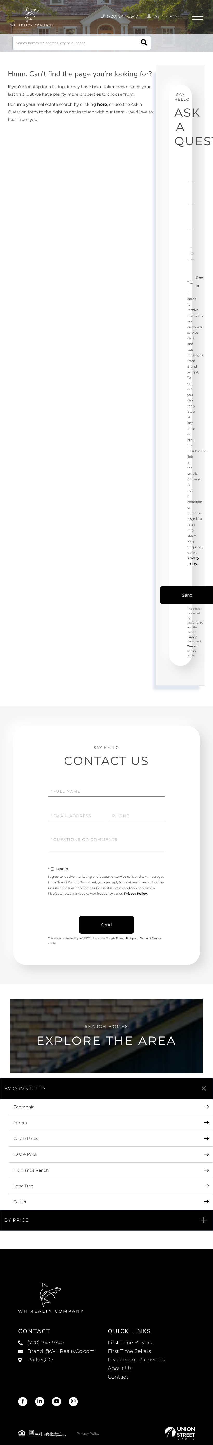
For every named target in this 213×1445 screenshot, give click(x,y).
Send (106, 924)
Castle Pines (25, 1138)
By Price (16, 1220)
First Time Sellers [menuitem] (129, 1351)
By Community (25, 1088)
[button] (144, 43)
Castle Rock (25, 1154)
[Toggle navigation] (197, 16)
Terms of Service (150, 938)
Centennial (24, 1107)
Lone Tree (23, 1186)
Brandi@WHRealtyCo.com (61, 1351)
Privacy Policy (135, 894)
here (102, 104)
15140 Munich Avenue (56, 1365)
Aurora (20, 1123)
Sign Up (176, 16)
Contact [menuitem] (118, 1377)
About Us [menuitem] (120, 1368)
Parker (20, 1202)
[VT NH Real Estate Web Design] (180, 1433)
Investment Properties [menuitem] (136, 1360)
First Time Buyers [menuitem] (130, 1343)
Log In (157, 16)
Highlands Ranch (31, 1170)
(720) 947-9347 (121, 16)
